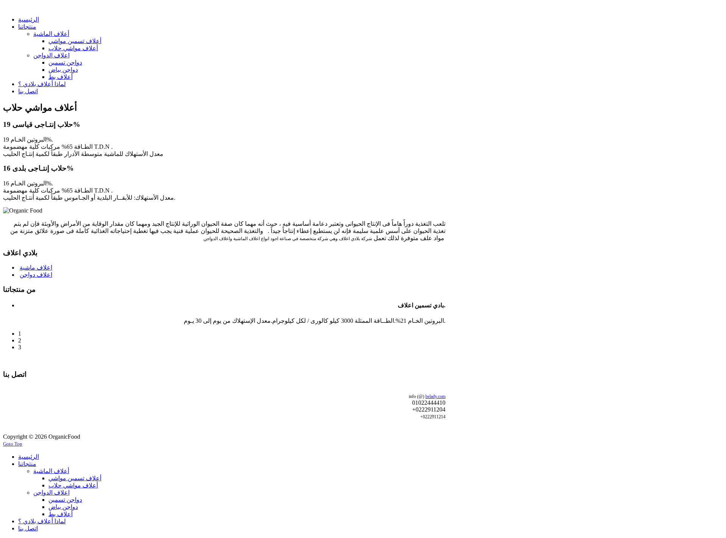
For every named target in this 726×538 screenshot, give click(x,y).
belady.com (435, 396)
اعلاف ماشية (36, 267)
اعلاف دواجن (36, 274)
